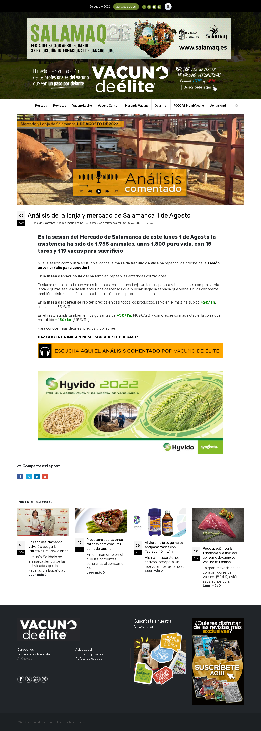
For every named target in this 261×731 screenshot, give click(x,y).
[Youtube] (154, 7)
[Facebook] (144, 7)
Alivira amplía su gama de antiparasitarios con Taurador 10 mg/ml (164, 547)
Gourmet (161, 105)
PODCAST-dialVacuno (189, 105)
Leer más (37, 575)
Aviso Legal (83, 649)
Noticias (61, 222)
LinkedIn (37, 476)
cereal (93, 222)
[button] (237, 106)
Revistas (59, 105)
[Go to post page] (43, 522)
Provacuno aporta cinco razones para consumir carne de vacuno (105, 544)
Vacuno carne (75, 222)
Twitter (29, 476)
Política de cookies (88, 658)
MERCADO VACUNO (129, 222)
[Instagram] (159, 7)
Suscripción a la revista (33, 654)
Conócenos (25, 649)
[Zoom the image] (168, 5)
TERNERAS (148, 222)
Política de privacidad (90, 654)
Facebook (20, 476)
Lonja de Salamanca (43, 222)
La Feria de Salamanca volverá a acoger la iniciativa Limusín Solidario (48, 546)
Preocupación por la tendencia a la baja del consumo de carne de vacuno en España (220, 555)
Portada (41, 105)
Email (45, 476)
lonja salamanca (107, 222)
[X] (149, 7)
